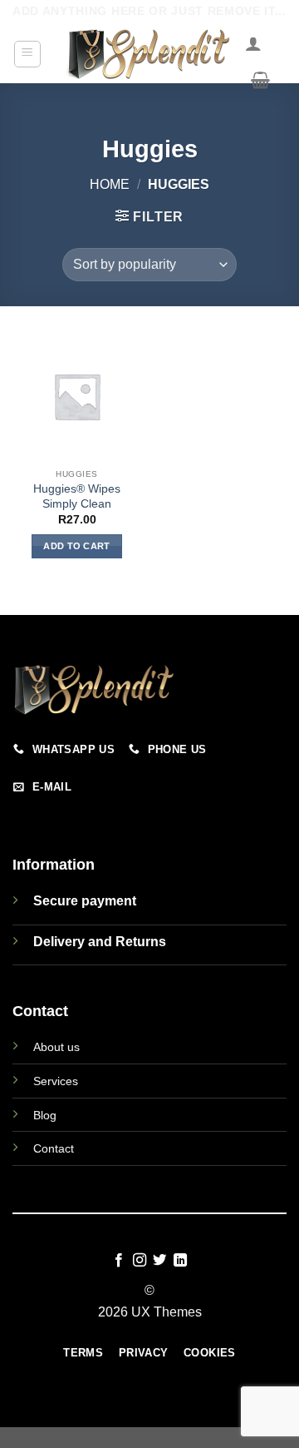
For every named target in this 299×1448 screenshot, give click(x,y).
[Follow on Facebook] (118, 1260)
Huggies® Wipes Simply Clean (76, 496)
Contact (53, 1148)
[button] (28, 54)
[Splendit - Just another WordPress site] (149, 54)
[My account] (253, 43)
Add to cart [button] (76, 546)
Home (110, 184)
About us (56, 1047)
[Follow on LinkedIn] (180, 1260)
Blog (44, 1115)
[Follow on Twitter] (159, 1260)
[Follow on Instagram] (139, 1260)
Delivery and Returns (99, 942)
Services (55, 1081)
